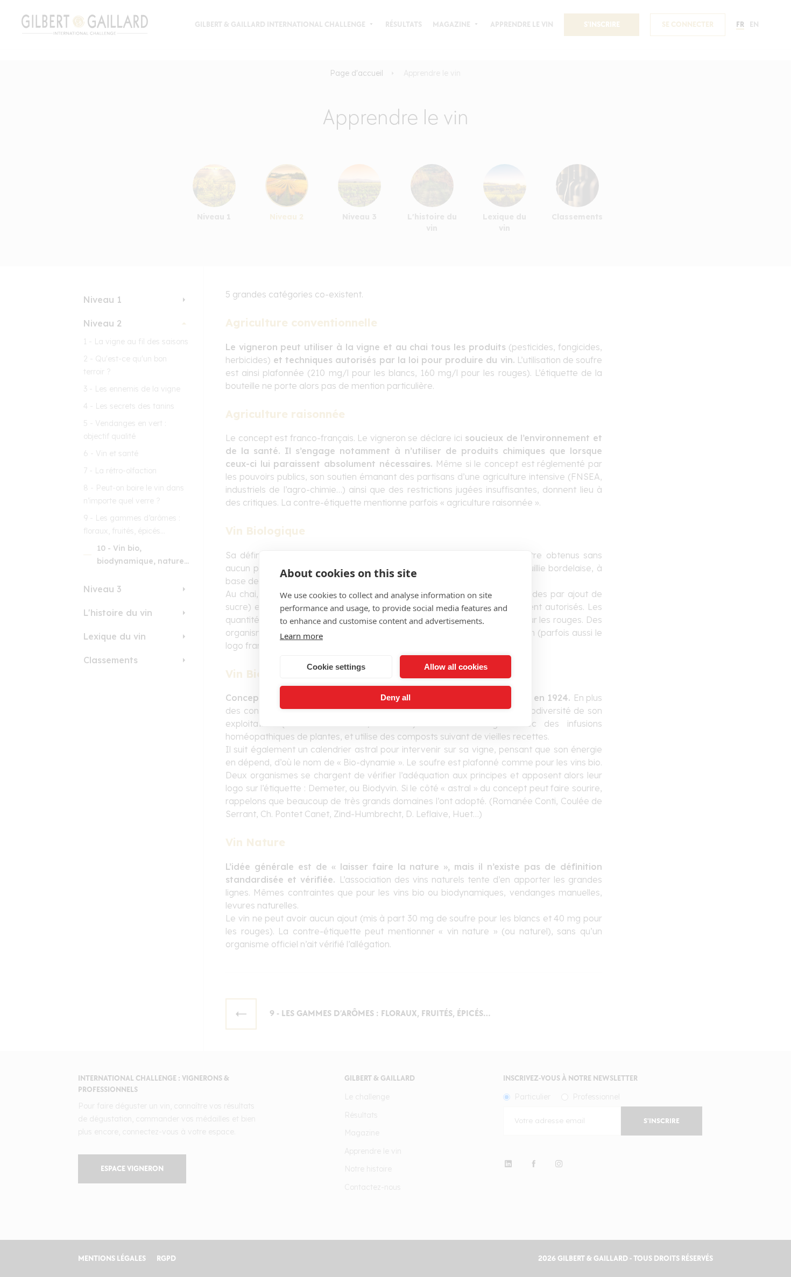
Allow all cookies (456, 666)
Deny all (395, 697)
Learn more (301, 635)
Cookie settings (336, 666)
